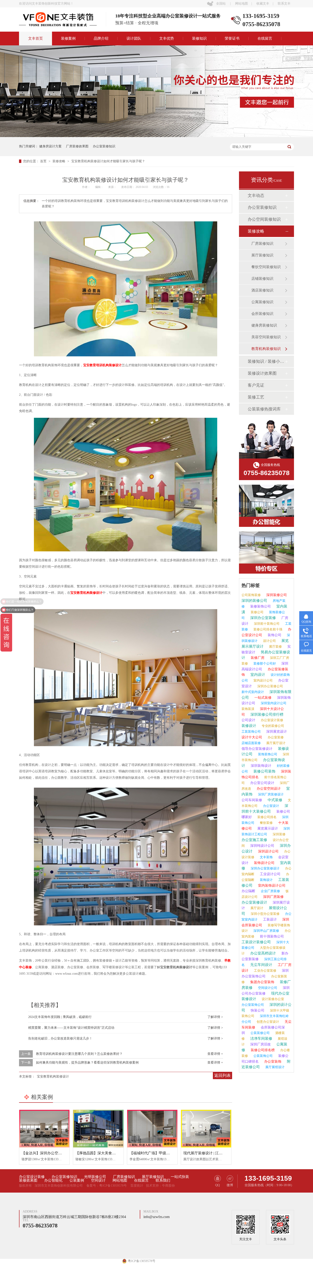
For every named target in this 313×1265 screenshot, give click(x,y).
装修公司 (257, 612)
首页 (43, 161)
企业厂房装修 (270, 891)
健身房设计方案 (50, 146)
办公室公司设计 (261, 783)
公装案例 (76, 1180)
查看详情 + (215, 1054)
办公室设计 (270, 806)
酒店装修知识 (262, 290)
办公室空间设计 (268, 788)
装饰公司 (274, 635)
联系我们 (163, 1180)
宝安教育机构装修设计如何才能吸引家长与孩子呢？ (108, 161)
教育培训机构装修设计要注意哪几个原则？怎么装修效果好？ (79, 1054)
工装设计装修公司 (256, 942)
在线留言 (265, 38)
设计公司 (269, 641)
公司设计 (248, 720)
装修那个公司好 (264, 663)
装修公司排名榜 (262, 1050)
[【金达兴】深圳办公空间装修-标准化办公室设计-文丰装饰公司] (44, 1128)
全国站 (221, 3)
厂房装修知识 (262, 243)
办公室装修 (275, 737)
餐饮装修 (266, 823)
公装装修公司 (260, 1033)
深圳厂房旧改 (260, 1044)
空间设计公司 (267, 988)
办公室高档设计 (262, 953)
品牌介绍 (101, 38)
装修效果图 (28, 1180)
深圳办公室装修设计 (265, 868)
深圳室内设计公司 (273, 703)
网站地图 (241, 3)
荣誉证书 (232, 38)
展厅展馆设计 (274, 1067)
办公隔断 (248, 891)
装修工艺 (256, 397)
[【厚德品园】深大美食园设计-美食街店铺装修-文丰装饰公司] (98, 1128)
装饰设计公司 (264, 863)
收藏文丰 (262, 3)
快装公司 (257, 1010)
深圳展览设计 (276, 731)
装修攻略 (59, 161)
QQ (217, 1185)
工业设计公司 (269, 874)
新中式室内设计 (253, 692)
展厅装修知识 (262, 255)
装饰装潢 (248, 709)
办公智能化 (53, 1180)
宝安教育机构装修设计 (86, 592)
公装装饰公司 (263, 1056)
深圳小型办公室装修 (265, 914)
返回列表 (222, 1075)
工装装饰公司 (251, 731)
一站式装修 (262, 697)
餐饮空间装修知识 (266, 267)
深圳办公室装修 (262, 618)
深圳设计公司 (268, 851)
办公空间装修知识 (264, 219)
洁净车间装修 (260, 1038)
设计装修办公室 (272, 999)
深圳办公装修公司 (269, 686)
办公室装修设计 (254, 902)
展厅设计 (256, 908)
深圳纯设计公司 (261, 845)
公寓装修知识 (262, 302)
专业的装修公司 (272, 726)
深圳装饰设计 (260, 765)
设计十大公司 (252, 737)
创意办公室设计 (267, 1021)
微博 (230, 1185)
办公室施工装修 (254, 840)
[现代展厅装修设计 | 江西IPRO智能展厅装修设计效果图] (206, 1128)
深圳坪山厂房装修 (266, 930)
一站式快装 (180, 1177)
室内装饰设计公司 (271, 885)
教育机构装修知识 (266, 349)
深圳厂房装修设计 (270, 794)
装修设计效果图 (262, 373)
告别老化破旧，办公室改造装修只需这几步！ (60, 1038)
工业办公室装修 (264, 970)
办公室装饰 (272, 1061)
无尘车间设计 (260, 965)
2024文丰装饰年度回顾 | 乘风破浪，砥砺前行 (60, 1017)
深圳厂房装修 (273, 897)
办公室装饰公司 (253, 1004)
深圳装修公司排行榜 (266, 714)
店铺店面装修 (251, 743)
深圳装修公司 (276, 595)
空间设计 (98, 1180)
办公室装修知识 (104, 146)
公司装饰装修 (251, 595)
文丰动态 (256, 195)
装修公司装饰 (264, 771)
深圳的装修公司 (254, 600)
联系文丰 (284, 3)
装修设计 (249, 726)
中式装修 (274, 800)
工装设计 (269, 919)
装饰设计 (266, 880)
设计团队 (133, 38)
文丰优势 (166, 38)
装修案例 (68, 38)
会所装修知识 (262, 314)
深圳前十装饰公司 (266, 623)
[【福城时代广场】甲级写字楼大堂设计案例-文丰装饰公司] (152, 1128)
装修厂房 (257, 658)
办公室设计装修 (271, 720)
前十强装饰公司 (271, 936)
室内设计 (257, 674)
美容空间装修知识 (266, 337)
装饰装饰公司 (267, 754)
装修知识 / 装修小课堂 (266, 361)
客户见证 (256, 385)
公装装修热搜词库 (264, 409)
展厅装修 (275, 646)
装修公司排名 (266, 817)
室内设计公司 (263, 680)
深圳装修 (279, 834)
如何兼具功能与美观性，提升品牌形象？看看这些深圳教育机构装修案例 (87, 1062)
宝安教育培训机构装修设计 (102, 365)
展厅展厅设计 (275, 743)
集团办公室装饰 (261, 982)
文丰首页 (35, 38)
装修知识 (199, 38)
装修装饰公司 (260, 606)
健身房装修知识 (264, 325)
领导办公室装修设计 (257, 749)
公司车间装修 (252, 800)
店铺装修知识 (262, 278)
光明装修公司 (95, 1177)
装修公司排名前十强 (267, 629)
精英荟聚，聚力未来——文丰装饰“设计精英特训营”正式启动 (71, 1027)
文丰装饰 (266, 857)
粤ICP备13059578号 (113, 1185)
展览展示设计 (267, 828)
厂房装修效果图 (77, 146)
